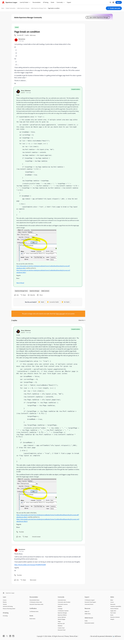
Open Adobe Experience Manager (98, 17)
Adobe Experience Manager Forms (38, 8)
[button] (114, 8)
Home (2, 8)
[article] (47, 434)
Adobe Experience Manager (23, 8)
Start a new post (60, 314)
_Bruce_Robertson (26, 90)
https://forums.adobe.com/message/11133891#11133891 (30, 565)
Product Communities (10, 8)
